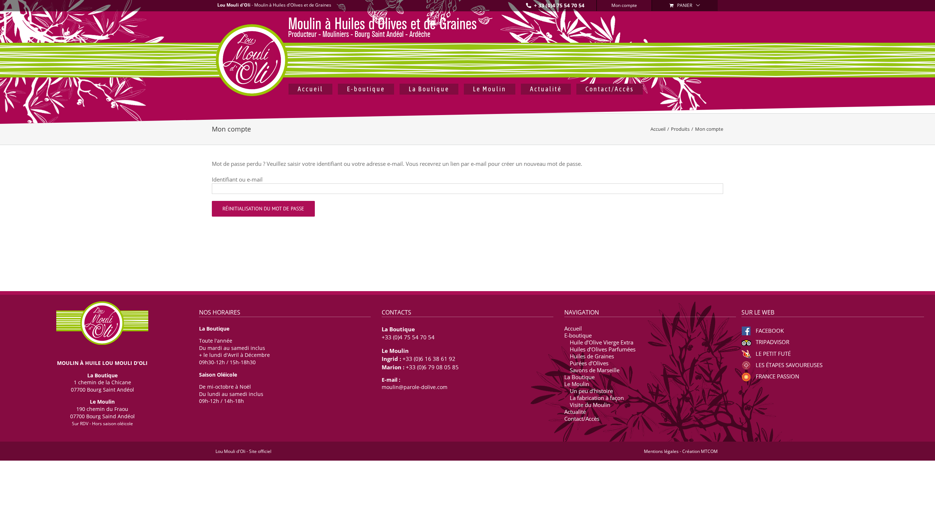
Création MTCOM (700, 451)
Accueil (573, 328)
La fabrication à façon (597, 397)
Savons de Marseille (594, 370)
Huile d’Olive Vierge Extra (601, 342)
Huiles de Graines (592, 356)
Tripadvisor (771, 342)
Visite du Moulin (590, 404)
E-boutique (578, 335)
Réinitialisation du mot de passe (263, 208)
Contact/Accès (581, 418)
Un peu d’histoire (591, 391)
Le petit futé (772, 353)
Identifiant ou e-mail (237, 179)
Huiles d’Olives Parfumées (603, 349)
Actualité (575, 411)
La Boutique (579, 377)
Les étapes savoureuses (788, 365)
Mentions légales (661, 451)
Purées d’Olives (589, 363)
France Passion (776, 376)
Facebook (769, 330)
